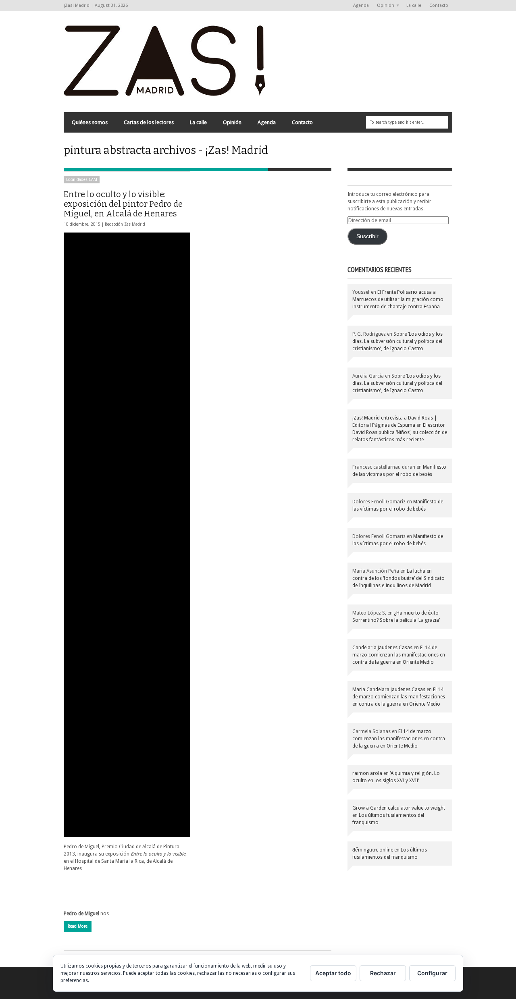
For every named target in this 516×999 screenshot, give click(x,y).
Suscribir (367, 236)
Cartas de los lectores (149, 122)
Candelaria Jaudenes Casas (382, 647)
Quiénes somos (90, 122)
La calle (413, 5)
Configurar (432, 973)
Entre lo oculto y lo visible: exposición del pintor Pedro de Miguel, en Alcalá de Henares (123, 203)
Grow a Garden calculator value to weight (398, 808)
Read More (77, 926)
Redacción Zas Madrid (125, 224)
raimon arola (367, 773)
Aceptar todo (333, 973)
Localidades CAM (81, 179)
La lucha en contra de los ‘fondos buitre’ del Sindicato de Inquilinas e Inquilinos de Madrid (398, 578)
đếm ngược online (372, 850)
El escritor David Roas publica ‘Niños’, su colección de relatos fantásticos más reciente (399, 432)
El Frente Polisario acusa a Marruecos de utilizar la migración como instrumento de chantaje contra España (397, 299)
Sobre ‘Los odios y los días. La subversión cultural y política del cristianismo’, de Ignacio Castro (397, 341)
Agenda (361, 5)
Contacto (438, 5)
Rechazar (383, 973)
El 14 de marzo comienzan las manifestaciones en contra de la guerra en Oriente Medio (398, 655)
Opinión (383, 6)
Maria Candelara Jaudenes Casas (388, 689)
